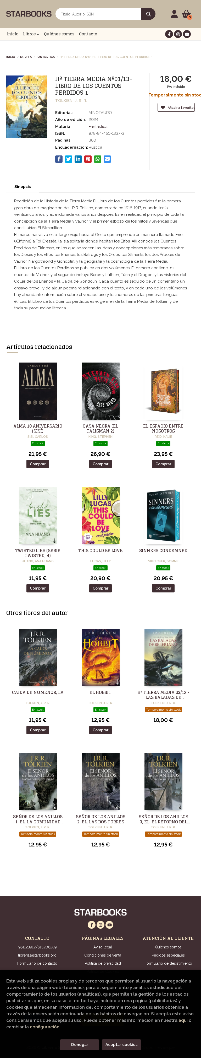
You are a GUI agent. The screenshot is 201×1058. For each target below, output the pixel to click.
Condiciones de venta (102, 955)
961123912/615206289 (37, 947)
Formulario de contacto (37, 963)
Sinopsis (22, 186)
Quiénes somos (168, 947)
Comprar (38, 464)
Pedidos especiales (168, 955)
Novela (26, 56)
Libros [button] (30, 33)
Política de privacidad (103, 963)
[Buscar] (148, 14)
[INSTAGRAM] (178, 34)
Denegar (79, 1044)
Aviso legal (102, 947)
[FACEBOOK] (169, 34)
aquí (183, 1020)
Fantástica (46, 56)
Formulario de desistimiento (168, 963)
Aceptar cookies (121, 1044)
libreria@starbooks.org (37, 955)
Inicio (10, 56)
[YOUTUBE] (187, 34)
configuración (44, 1026)
